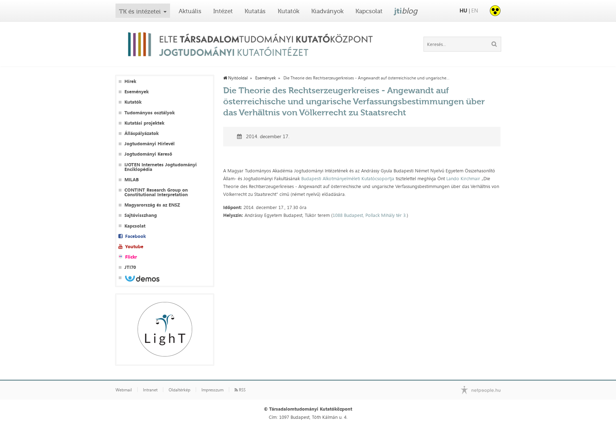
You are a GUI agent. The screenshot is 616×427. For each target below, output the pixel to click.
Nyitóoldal (237, 78)
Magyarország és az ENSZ (152, 205)
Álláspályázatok (141, 133)
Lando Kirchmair (463, 178)
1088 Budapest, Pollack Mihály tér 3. (370, 215)
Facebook (135, 236)
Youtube (134, 246)
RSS (242, 390)
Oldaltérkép (179, 390)
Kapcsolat (369, 11)
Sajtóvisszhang (140, 215)
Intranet (150, 390)
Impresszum (212, 390)
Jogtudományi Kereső (148, 154)
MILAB (131, 179)
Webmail (123, 390)
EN (474, 10)
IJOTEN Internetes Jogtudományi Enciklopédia (160, 167)
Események (136, 91)
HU (463, 10)
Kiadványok (327, 11)
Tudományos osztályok (149, 112)
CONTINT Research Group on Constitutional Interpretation (156, 192)
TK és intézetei (140, 11)
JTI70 (130, 267)
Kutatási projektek (144, 123)
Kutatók (288, 11)
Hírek (130, 81)
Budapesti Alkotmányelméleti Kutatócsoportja (347, 178)
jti (405, 10)
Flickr (131, 257)
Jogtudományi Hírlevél (149, 143)
